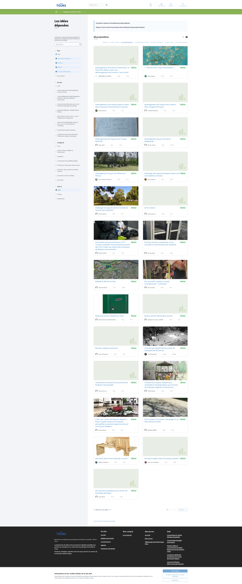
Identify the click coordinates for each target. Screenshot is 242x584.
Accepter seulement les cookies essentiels (175, 575)
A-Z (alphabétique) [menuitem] (127, 42)
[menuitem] (68, 44)
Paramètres (175, 580)
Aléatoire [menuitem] (105, 42)
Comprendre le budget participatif (174, 541)
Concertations (106, 542)
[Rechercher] (106, 5)
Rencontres (149, 538)
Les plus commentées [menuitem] (157, 42)
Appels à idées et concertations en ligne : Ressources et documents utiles (175, 548)
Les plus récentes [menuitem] (114, 42)
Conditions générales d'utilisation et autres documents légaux (174, 557)
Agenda (103, 545)
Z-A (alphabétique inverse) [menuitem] (141, 42)
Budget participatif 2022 (72, 12)
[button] (57, 50)
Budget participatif (107, 538)
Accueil (103, 535)
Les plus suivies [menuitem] (169, 42)
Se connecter (127, 535)
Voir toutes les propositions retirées (104, 521)
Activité (147, 535)
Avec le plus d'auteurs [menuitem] (181, 42)
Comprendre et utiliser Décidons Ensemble (174, 536)
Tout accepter (175, 571)
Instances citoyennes (108, 548)
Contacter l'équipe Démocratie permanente (175, 563)
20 (109, 510)
